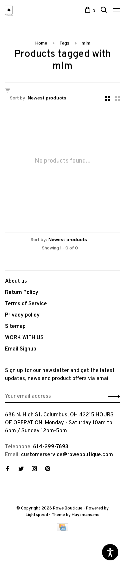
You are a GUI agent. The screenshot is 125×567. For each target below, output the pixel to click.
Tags (64, 43)
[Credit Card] (63, 529)
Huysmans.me (86, 515)
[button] (112, 396)
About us (16, 281)
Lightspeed (37, 515)
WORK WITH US (24, 338)
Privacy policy (22, 315)
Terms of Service (26, 304)
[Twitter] (21, 469)
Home (41, 43)
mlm (86, 43)
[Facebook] (7, 469)
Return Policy (21, 292)
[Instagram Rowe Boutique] (34, 469)
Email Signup (20, 349)
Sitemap (15, 326)
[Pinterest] (47, 469)
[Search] (104, 11)
